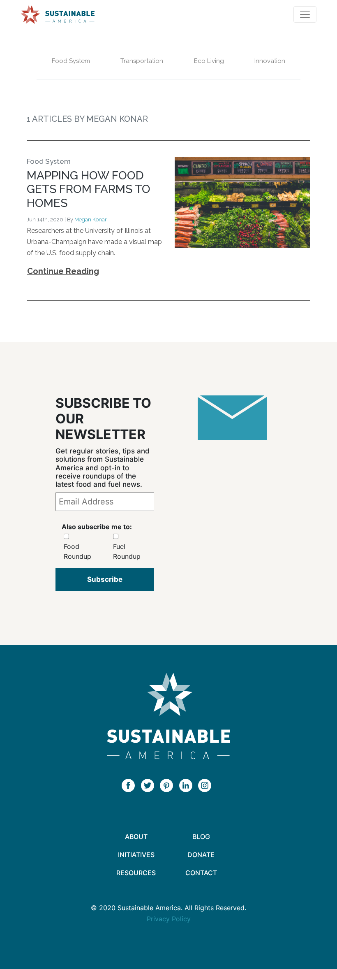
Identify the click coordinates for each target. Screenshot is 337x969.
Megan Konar (90, 219)
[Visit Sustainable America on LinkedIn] (187, 785)
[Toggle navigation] (304, 14)
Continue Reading (63, 271)
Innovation (269, 61)
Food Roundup (77, 551)
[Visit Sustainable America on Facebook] (130, 785)
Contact (201, 873)
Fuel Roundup (127, 551)
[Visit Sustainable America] (168, 716)
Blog (201, 836)
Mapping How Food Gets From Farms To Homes (88, 189)
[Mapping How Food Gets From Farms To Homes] (242, 205)
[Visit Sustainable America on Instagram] (206, 785)
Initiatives (136, 854)
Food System (71, 61)
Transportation (141, 61)
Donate (201, 854)
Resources (136, 873)
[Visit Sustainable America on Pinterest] (168, 785)
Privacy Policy (169, 919)
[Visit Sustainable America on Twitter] (149, 785)
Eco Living (209, 61)
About (136, 836)
